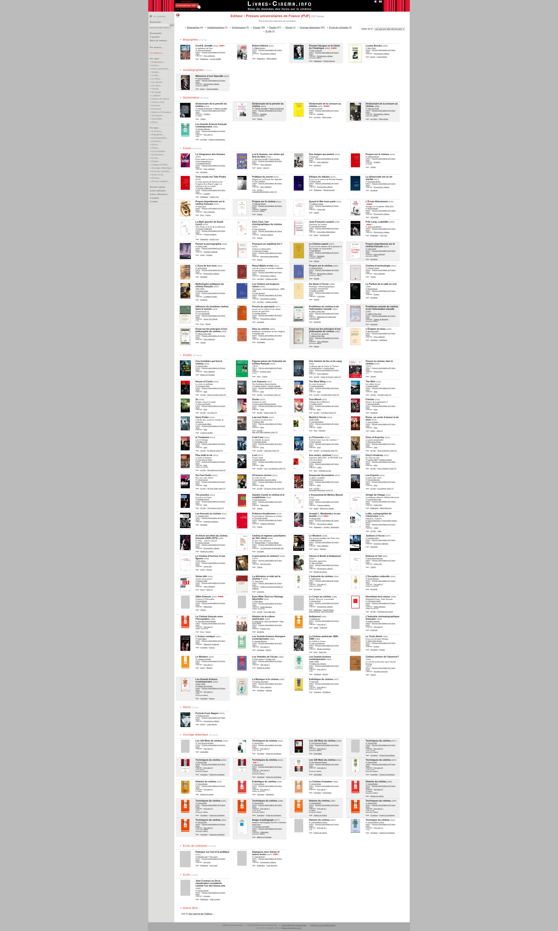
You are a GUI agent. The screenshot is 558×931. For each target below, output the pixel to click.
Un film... (155, 75)
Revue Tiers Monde (211, 319)
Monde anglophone (323, 649)
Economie (156, 109)
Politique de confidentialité (323, 925)
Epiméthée (320, 256)
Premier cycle (265, 628)
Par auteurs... (156, 47)
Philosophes (264, 505)
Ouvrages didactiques (161, 168)
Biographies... (157, 134)
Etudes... (155, 161)
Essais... (155, 158)
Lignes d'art (321, 209)
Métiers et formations (161, 112)
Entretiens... (157, 141)
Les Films (317, 117)
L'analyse (155, 95)
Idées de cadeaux (158, 40)
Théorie (155, 88)
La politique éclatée (210, 296)
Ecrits (268, 31)
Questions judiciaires (211, 521)
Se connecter (159, 16)
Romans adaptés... (160, 181)
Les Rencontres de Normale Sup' (272, 548)
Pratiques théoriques (267, 524)
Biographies (193, 27)
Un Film (259, 190)
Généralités (156, 119)
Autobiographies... (159, 138)
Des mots (207, 862)
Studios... (155, 72)
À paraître (155, 37)
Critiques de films (159, 164)
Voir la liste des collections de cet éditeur (277, 21)
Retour (178, 17)
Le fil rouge (321, 296)
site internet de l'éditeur (200, 914)
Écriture (376, 294)
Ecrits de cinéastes (338, 27)
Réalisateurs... (158, 62)
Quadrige (207, 114)
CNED (319, 427)
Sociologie (156, 92)
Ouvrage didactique (310, 27)
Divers (154, 122)
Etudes (273, 27)
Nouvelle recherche (267, 339)
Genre (259, 168)
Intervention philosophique (326, 232)
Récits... (155, 144)
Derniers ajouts (157, 187)
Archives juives (265, 371)
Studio (316, 508)
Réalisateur (204, 59)
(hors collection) (209, 56)
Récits (289, 27)
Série (205, 391)
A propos (154, 198)
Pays (202, 215)
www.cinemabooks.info (291, 928)
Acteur (202, 89)
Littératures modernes (211, 644)
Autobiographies (215, 27)
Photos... (155, 148)
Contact (154, 201)
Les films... (156, 78)
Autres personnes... (160, 68)
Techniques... (157, 115)
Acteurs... (155, 65)
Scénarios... (157, 131)
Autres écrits (157, 174)
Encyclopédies (158, 151)
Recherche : (156, 22)
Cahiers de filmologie (381, 319)
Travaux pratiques (210, 234)
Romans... (156, 178)
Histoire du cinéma (160, 99)
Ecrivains (207, 896)
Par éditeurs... (157, 53)
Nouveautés (156, 33)
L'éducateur (264, 832)
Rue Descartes (265, 564)
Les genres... (157, 82)
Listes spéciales (158, 190)
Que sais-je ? (208, 134)
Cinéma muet (157, 102)
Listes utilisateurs (159, 194)
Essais (256, 27)
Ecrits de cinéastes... (161, 171)
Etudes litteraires (266, 607)
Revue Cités (378, 371)
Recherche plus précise (159, 28)
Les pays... (156, 85)
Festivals (155, 105)
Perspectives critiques (268, 53)
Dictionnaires (157, 154)
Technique (374, 340)
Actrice (372, 57)
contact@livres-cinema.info (293, 925)
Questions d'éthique (211, 252)
